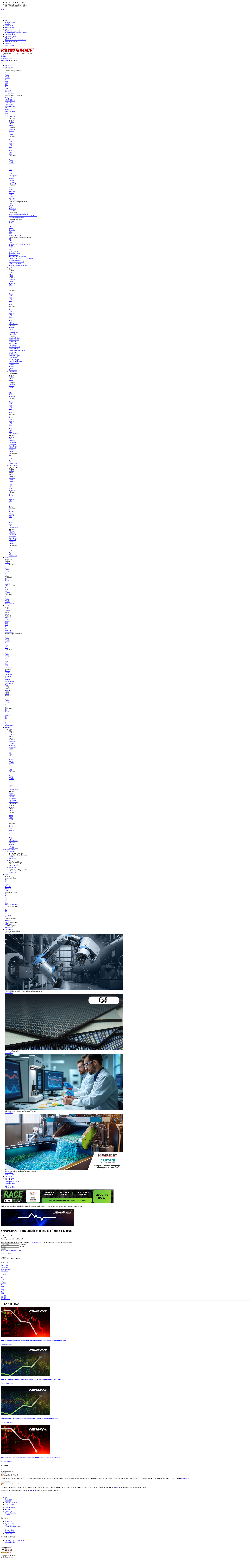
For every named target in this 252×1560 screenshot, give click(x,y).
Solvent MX (12, 184)
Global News (9, 67)
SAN (6, 81)
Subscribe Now (9, 1178)
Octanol (11, 364)
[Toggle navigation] (1, 62)
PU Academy (9, 929)
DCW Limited (13, 251)
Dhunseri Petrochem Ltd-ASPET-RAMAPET (23, 258)
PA (10, 455)
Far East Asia (13, 371)
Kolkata (11, 193)
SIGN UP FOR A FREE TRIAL (11, 1250)
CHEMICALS (9, 94)
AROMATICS (9, 90)
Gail (10, 225)
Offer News (8, 102)
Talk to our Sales (10, 34)
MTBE (11, 125)
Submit (4, 1248)
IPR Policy (8, 1509)
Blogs (6, 113)
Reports (7, 874)
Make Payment (9, 45)
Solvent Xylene (9, 681)
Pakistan (11, 205)
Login (3, 55)
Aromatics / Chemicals (12, 904)
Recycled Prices (10, 849)
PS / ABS (8, 887)
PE (6, 881)
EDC (10, 285)
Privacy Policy (9, 1504)
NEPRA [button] (11, 851)
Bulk (10, 187)
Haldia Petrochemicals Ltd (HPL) (19, 244)
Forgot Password (37, 1242)
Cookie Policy (185, 1478)
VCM (10, 394)
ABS (6, 83)
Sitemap (7, 1515)
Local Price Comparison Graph (18, 214)
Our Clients (8, 1176)
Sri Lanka (12, 210)
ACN (10, 462)
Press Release (9, 109)
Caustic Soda (13, 352)
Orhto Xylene (9, 683)
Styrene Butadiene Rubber (17, 350)
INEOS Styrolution (15, 263)
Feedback (8, 43)
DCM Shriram (13, 255)
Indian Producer (14, 200)
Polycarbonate (13, 175)
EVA (6, 88)
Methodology (9, 25)
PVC (6, 85)
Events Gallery (9, 1530)
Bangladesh (12, 209)
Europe (7, 605)
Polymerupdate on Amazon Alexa (15, 40)
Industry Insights (10, 106)
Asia (6, 115)
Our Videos (8, 29)
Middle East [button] (12, 867)
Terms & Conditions (11, 1502)
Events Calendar (10, 1532)
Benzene (11, 178)
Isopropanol (12, 341)
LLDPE (7, 78)
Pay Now (8, 1185)
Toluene (11, 180)
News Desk (8, 97)
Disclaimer (8, 1501)
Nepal (10, 207)
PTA (10, 132)
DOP (10, 458)
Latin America (13, 802)
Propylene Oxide (14, 348)
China (10, 267)
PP (5, 72)
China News (9, 104)
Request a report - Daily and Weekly (16, 33)
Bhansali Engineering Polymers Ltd (20, 265)
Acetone (11, 366)
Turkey (7, 685)
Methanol (12, 182)
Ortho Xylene (13, 334)
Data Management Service (13, 31)
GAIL (11, 249)
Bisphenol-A (13, 370)
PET (6, 86)
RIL (10, 239)
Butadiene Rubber (14, 338)
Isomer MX (12, 444)
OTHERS (8, 92)
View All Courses (10, 1174)
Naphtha (11, 122)
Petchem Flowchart (11, 41)
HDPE (7, 74)
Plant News (8, 99)
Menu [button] (2, 9)
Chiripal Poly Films (15, 260)
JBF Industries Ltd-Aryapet (17, 256)
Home (7, 20)
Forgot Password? (6, 58)
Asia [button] (10, 860)
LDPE (7, 76)
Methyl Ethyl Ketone (15, 361)
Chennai (11, 196)
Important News (10, 101)
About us (7, 24)
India (10, 203)
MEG (10, 286)
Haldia (11, 223)
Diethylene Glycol (14, 356)
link (116, 1487)
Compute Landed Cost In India (14, 1540)
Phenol (11, 368)
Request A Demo (10, 22)
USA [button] (10, 729)
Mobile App (8, 1521)
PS (5, 79)
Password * (23, 1246)
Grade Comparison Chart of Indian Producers (23, 216)
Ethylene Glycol (14, 340)
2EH (10, 456)
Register (3, 57)
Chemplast (12, 230)
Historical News (10, 111)
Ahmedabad (12, 191)
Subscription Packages (12, 1182)
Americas (8, 727)
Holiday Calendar (10, 1513)
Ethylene (11, 131)
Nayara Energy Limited (16, 235)
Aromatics (8, 888)
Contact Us (8, 1499)
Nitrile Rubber (13, 343)
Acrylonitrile (9, 632)
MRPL (11, 233)
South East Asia (14, 465)
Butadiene (12, 283)
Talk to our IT (9, 38)
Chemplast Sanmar (14, 253)
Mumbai (11, 189)
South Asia (12, 117)
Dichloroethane (13, 357)
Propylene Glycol (14, 347)
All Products (9, 920)
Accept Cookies (6, 1482)
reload (32, 1490)
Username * (23, 1244)
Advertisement (9, 27)
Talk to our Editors (10, 36)
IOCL (10, 226)
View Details (9, 993)
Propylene (12, 129)
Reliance (11, 221)
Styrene (11, 134)
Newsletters (8, 1533)
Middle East (8, 557)
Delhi (10, 194)
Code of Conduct (10, 1507)
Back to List (5, 1257)
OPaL (10, 232)
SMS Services (9, 1523)
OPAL (11, 242)
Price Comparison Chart (16, 217)
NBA (10, 460)
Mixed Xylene (13, 333)
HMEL (11, 228)
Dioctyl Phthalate (14, 359)
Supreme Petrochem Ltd (16, 262)
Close (3, 1473)
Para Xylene (12, 442)
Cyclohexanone (13, 354)
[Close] (1, 17)
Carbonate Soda (14, 363)
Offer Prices (12, 198)
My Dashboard (5, 60)
